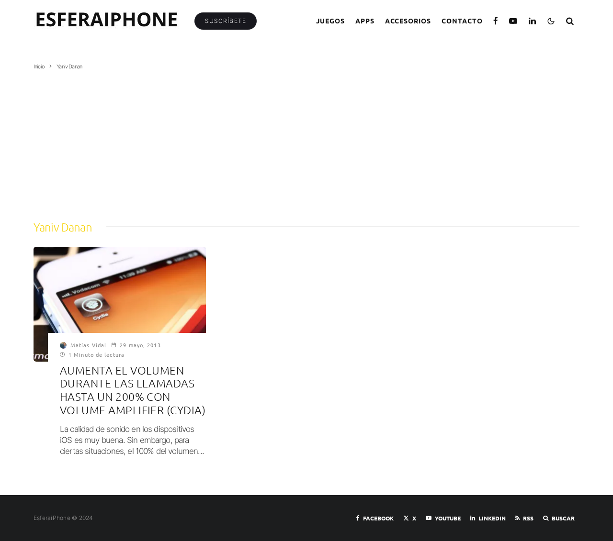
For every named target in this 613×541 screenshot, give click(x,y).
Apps (365, 20)
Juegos (330, 20)
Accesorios (408, 20)
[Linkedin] (532, 21)
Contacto (462, 20)
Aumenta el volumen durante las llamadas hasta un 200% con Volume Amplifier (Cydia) (132, 390)
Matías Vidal (88, 345)
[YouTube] (513, 21)
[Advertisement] (306, 142)
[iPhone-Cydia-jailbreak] (120, 304)
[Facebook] (496, 21)
